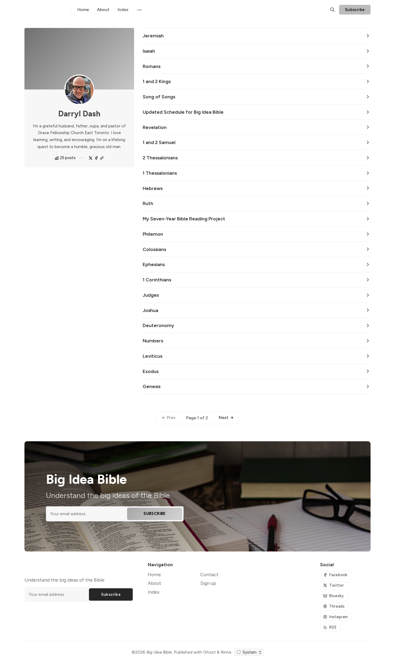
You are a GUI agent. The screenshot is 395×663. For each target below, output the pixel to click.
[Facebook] (96, 158)
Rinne (226, 652)
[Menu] (138, 10)
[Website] (102, 158)
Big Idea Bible (159, 652)
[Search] (332, 10)
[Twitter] (90, 158)
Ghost (209, 652)
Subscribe (355, 9)
